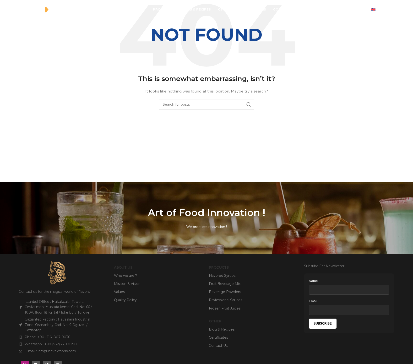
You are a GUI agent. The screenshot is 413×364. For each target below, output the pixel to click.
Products (219, 267)
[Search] (364, 9)
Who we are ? (125, 275)
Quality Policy (125, 300)
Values (119, 292)
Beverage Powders (225, 292)
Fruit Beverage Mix (224, 284)
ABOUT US (123, 267)
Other (215, 321)
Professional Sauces (225, 300)
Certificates (218, 337)
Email (313, 301)
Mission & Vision (127, 284)
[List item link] (57, 337)
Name (313, 281)
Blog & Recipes (221, 329)
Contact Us (218, 345)
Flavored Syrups (222, 275)
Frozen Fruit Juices (224, 308)
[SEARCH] (248, 104)
